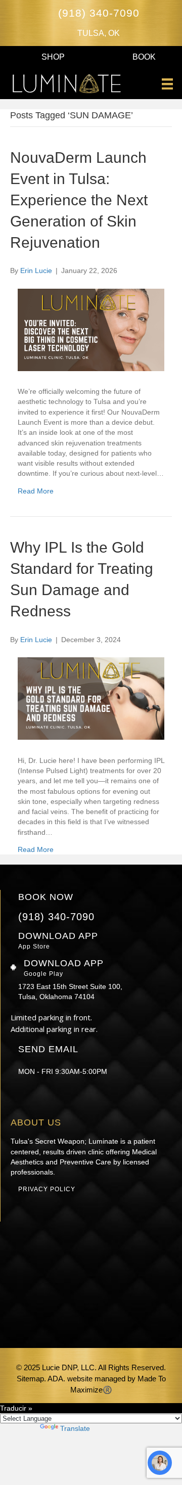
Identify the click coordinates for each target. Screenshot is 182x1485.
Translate (75, 1428)
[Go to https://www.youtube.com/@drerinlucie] (62, 1098)
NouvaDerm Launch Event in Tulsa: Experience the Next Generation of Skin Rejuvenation (79, 200)
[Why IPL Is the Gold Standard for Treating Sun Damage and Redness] (91, 737)
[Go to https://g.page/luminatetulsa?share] (85, 1098)
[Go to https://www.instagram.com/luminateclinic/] (17, 1098)
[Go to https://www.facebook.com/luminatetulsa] (39, 1098)
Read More (36, 491)
